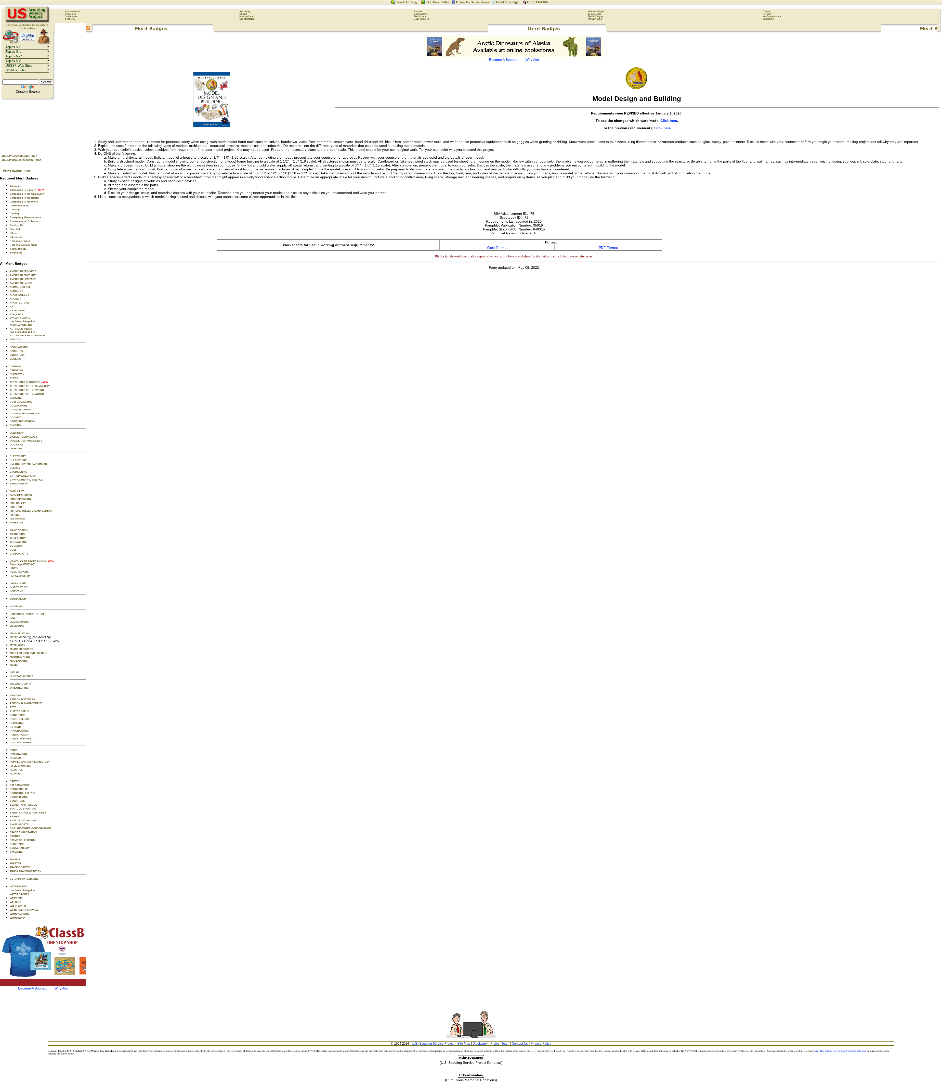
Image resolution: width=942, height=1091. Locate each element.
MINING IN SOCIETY (22, 649)
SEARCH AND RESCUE (23, 804)
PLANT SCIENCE (20, 719)
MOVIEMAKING (19, 661)
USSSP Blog (595, 19)
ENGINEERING (18, 471)
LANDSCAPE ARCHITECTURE (27, 614)
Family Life (16, 225)
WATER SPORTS (19, 894)
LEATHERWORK (19, 622)
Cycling (14, 213)
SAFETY (15, 781)
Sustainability (18, 248)
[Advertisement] (42, 125)
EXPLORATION (18, 483)
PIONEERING (18, 715)
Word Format (497, 248)
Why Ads (61, 988)
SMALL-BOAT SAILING (23, 820)
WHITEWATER (18, 906)
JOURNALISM (18, 598)
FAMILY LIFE (17, 491)
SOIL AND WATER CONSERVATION (30, 828)
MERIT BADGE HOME (17, 171)
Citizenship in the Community (27, 193)
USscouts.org (421, 19)
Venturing (768, 19)
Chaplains (70, 14)
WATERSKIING (18, 886)
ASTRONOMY (18, 310)
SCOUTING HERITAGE (23, 793)
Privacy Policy (541, 1043)
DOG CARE (16, 444)
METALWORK (17, 645)
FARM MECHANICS (21, 495)
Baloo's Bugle (596, 11)
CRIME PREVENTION (22, 421)
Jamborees (71, 16)
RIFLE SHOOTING (20, 765)
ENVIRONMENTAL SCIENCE (26, 479)
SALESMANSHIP (19, 785)
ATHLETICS (16, 314)
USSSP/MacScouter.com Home (21, 159)
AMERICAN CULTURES (23, 275)
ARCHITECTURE (19, 302)
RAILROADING (18, 754)
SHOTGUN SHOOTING (23, 808)
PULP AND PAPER (20, 742)
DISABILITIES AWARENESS (26, 440)
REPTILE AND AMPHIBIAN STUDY (30, 762)
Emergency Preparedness (25, 217)
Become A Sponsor (33, 988)
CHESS (14, 378)
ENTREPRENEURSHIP (23, 475)
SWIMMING (16, 851)
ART (12, 306)
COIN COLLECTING (21, 401)
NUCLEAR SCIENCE (21, 325)
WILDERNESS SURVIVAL (24, 910)
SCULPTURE (17, 800)
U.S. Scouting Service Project (433, 1043)
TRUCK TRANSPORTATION (25, 871)
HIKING (14, 568)
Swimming (16, 252)
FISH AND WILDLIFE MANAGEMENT (31, 510)
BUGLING (15, 358)
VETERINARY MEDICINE (24, 878)
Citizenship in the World (24, 201)
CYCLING (15, 425)
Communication (19, 205)
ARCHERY (16, 298)
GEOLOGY (16, 546)
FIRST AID (16, 507)
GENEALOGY (18, 538)
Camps (766, 11)
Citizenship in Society (27, 190)
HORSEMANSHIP (20, 575)
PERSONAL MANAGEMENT (26, 703)
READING (15, 758)
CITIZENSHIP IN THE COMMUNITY (30, 386)
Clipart (243, 14)
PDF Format (608, 248)
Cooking (15, 209)
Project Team (499, 1043)
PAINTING (15, 695)
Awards (418, 11)
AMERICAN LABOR (21, 283)
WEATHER (16, 898)
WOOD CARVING (20, 914)
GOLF (13, 549)
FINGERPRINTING (20, 499)
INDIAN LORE (18, 583)
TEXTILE (15, 859)
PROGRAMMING (19, 730)
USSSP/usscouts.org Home (19, 155)
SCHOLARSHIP (19, 789)
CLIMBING (16, 397)
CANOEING (16, 370)
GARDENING (17, 534)
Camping (15, 186)
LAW (12, 618)
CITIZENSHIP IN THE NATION (27, 390)
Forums (767, 14)
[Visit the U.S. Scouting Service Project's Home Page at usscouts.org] (27, 22)
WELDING (15, 902)
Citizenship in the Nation (24, 197)
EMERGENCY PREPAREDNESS (28, 464)
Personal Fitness (20, 241)
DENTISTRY (17, 432)
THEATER (15, 863)
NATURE (15, 672)
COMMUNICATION (20, 409)
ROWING (15, 773)
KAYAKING (16, 606)
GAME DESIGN (18, 530)
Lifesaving (16, 237)
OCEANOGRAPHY (20, 684)
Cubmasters (420, 14)
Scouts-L (70, 19)
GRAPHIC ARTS (19, 553)
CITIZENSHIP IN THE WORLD (27, 394)
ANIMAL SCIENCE (20, 287)
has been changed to (22, 890)
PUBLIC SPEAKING (21, 738)
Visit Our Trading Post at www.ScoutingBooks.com (840, 1051)
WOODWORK (17, 917)
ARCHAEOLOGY (19, 294)
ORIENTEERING (19, 687)
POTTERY (16, 726)
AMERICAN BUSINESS (23, 271)
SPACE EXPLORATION (23, 832)
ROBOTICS (16, 769)
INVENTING (16, 591)
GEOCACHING (18, 542)
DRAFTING (16, 448)
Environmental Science (24, 221)
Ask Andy (244, 11)
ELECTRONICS (18, 460)
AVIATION (15, 339)
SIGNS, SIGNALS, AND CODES (28, 812)
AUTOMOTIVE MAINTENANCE (27, 335)
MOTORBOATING (20, 657)
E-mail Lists (594, 14)
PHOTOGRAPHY (19, 711)
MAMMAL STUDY (20, 633)
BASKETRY (16, 351)
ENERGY (15, 468)
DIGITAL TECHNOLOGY (24, 436)
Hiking (13, 233)
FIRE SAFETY (18, 503)
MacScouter (420, 16)
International (246, 16)
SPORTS (15, 836)
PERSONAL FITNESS (22, 699)
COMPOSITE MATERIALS (24, 413)
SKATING (15, 816)
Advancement (72, 11)
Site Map (463, 1043)
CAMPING (15, 366)
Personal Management (23, 244)
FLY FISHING (17, 518)
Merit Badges (595, 16)
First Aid (15, 229)
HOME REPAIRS (19, 572)
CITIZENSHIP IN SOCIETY (29, 382)
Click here (668, 121)
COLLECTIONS (18, 405)
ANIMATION (16, 291)
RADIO (14, 750)
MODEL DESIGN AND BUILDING (28, 653)
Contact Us (520, 1043)
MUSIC (14, 664)
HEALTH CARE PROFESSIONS (32, 563)
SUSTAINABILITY (20, 848)
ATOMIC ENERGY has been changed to (22, 320)
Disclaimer (480, 1043)
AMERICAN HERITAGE (23, 279)
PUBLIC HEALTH (19, 734)
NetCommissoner (772, 16)
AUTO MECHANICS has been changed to (22, 330)
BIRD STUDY (17, 355)
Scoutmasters (246, 19)
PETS (13, 707)
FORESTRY (16, 522)
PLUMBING (16, 723)
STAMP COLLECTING (22, 840)
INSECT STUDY (19, 587)
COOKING (16, 417)
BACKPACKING (19, 347)
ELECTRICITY (18, 456)
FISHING (15, 514)
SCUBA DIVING (19, 797)
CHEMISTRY (17, 374)
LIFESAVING (17, 625)
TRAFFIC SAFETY (20, 867)
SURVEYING (17, 844)
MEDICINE (16, 637)
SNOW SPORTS (19, 824)
